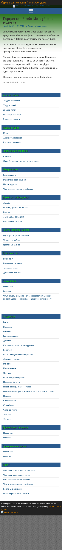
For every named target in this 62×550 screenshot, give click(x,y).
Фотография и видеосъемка (16, 493)
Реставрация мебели (12, 221)
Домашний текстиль (12, 272)
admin (8, 26)
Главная (7, 291)
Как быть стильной (11, 142)
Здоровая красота (11, 119)
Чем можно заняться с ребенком (18, 189)
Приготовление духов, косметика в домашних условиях (28, 391)
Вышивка (7, 327)
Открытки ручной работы (14, 377)
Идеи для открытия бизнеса (16, 235)
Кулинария (8, 259)
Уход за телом (9, 110)
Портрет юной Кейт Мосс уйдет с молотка (28, 20)
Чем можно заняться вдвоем (16, 480)
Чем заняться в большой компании (19, 470)
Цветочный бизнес (11, 245)
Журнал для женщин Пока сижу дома (23, 2)
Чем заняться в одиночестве (16, 475)
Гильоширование (11, 336)
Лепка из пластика (11, 359)
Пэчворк (7, 396)
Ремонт (6, 212)
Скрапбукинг (9, 405)
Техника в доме (10, 268)
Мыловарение (9, 368)
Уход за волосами (11, 101)
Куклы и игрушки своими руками (18, 354)
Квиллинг (7, 350)
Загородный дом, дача (13, 217)
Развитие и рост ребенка (14, 180)
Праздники (8, 433)
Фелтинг (7, 419)
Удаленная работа (11, 240)
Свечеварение (9, 401)
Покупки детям (10, 184)
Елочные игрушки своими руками (18, 345)
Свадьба (7, 156)
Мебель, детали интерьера (15, 207)
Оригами (7, 373)
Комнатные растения (12, 263)
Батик (6, 322)
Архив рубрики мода (37, 26)
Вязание (7, 331)
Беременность (9, 175)
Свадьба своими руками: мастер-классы (21, 161)
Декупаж (7, 341)
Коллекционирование (13, 489)
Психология (8, 286)
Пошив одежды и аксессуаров (17, 387)
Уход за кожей (9, 105)
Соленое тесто (10, 410)
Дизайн (6, 203)
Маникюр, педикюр (12, 114)
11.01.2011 (19, 26)
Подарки (7, 438)
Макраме (7, 364)
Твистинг (7, 414)
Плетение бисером (11, 382)
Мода (5, 133)
